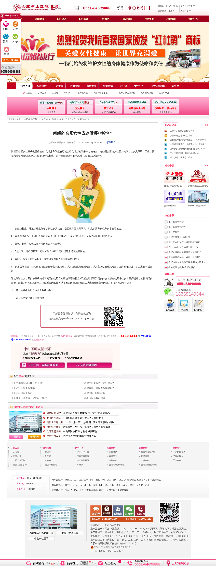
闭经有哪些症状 (176, 222)
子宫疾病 (175, 448)
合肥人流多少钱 (100, 93)
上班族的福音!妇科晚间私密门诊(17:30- (188, 149)
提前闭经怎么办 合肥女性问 (181, 267)
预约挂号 (193, 19)
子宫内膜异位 (179, 452)
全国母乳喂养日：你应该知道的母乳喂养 (188, 144)
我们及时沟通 (66, 336)
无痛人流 (42, 93)
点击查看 (51, 112)
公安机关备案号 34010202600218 (112, 547)
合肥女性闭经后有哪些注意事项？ (184, 252)
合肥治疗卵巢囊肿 (149, 464)
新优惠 (105, 19)
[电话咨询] (184, 287)
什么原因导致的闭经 (94, 398)
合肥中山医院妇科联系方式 (182, 131)
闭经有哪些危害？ (177, 227)
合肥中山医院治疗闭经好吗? (99, 383)
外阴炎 (48, 456)
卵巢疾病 (143, 448)
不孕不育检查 (83, 456)
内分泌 (44, 119)
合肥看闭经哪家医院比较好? (99, 388)
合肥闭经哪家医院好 (22, 393)
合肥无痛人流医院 (127, 93)
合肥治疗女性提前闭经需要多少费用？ (187, 262)
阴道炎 (48, 452)
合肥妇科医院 (51, 464)
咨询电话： (104, 519)
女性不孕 (79, 448)
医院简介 (39, 19)
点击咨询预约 (165, 112)
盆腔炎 (48, 460)
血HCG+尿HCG (108, 112)
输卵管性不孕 (83, 460)
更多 (206, 125)
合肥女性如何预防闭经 (32, 298)
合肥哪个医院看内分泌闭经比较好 (29, 398)
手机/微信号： (138, 519)
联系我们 (171, 19)
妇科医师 (83, 19)
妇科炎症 (47, 448)
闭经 (53, 119)
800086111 (32, 483)
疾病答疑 (149, 19)
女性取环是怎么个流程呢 (181, 135)
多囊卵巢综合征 (148, 452)
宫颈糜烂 (113, 452)
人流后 (55, 93)
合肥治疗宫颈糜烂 (117, 464)
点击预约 (137, 112)
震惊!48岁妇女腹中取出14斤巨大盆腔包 (188, 140)
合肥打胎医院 (147, 93)
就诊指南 (127, 19)
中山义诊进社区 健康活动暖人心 (184, 153)
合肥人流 (14, 448)
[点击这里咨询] (110, 143)
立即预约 (31, 489)
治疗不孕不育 (83, 452)
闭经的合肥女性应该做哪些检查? (184, 242)
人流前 (29, 93)
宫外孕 (67, 93)
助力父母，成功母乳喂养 (181, 157)
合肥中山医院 (30, 119)
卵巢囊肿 (145, 456)
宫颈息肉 (113, 456)
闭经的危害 (173, 232)
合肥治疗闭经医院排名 (23, 388)
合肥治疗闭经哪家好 (94, 393)
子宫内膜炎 (178, 456)
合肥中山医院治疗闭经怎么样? (27, 383)
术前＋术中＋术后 (80, 112)
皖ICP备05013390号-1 (127, 543)
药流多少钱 (164, 93)
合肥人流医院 (81, 93)
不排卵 (80, 464)
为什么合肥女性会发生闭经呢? (37, 290)
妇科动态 (61, 19)
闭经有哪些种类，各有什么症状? (184, 257)
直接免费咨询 (39, 339)
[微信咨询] (184, 296)
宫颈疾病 (111, 448)
